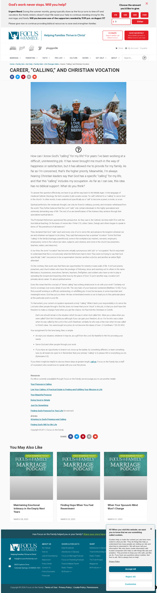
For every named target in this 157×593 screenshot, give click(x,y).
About (114, 58)
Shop (92, 544)
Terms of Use (51, 587)
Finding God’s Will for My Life (44, 424)
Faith (45, 58)
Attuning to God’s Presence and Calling (48, 419)
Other (140, 22)
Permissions (92, 587)
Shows (85, 58)
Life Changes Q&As (51, 64)
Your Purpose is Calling (41, 384)
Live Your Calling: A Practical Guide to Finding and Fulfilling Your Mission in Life (66, 389)
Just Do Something (39, 405)
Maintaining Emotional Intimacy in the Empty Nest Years (29, 508)
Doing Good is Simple (40, 400)
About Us (46, 544)
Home (12, 64)
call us (93, 362)
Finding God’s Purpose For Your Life (47, 411)
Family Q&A (38, 64)
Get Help (29, 64)
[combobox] (131, 58)
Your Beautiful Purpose (41, 395)
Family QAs (20, 64)
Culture (73, 58)
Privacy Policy (65, 587)
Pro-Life (58, 58)
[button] (12, 77)
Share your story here (94, 534)
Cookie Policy (79, 587)
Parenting (30, 58)
